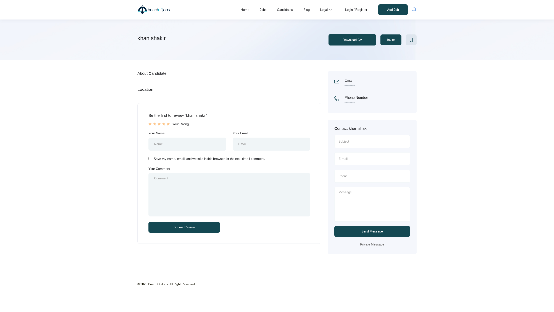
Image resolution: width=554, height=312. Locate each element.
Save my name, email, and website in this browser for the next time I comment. (209, 159)
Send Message (372, 231)
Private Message (372, 244)
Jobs (263, 9)
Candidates (285, 9)
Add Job (393, 9)
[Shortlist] (411, 39)
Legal (324, 9)
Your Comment (159, 169)
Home (245, 9)
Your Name (156, 133)
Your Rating (180, 124)
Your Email (240, 133)
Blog (306, 9)
